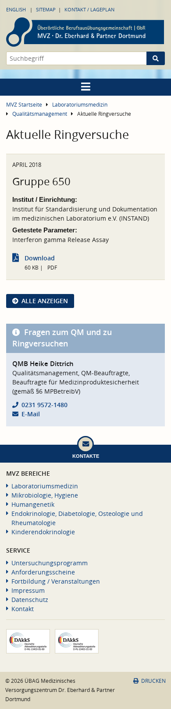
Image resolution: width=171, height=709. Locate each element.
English (16, 9)
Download (40, 258)
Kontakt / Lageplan (89, 9)
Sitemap (46, 9)
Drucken (153, 681)
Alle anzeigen (44, 301)
